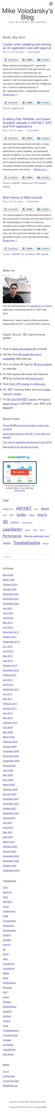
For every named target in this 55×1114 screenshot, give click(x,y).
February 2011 (10, 703)
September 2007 (11, 813)
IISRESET (15, 522)
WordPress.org (10, 1085)
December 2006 (11, 856)
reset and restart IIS (24, 349)
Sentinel (7, 1016)
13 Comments (32, 130)
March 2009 (9, 737)
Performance (27, 183)
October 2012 (9, 675)
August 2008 (9, 765)
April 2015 (8, 627)
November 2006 (11, 860)
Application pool (8, 509)
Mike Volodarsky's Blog (27, 13)
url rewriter (8, 1044)
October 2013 (9, 636)
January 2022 (9, 589)
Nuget (42, 530)
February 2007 (10, 846)
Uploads (6, 186)
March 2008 (9, 784)
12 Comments (33, 51)
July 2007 (8, 822)
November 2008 (11, 756)
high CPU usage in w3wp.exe (27, 384)
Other (5, 978)
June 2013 (8, 651)
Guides (21, 514)
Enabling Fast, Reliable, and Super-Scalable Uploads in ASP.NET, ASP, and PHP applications (27, 122)
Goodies (7, 939)
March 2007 (9, 841)
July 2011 (8, 694)
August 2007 (9, 818)
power (6, 997)
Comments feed (11, 1080)
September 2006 (11, 870)
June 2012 (8, 684)
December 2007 (11, 798)
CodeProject (9, 911)
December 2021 (11, 594)
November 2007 (11, 803)
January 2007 (9, 851)
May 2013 (8, 655)
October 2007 (9, 808)
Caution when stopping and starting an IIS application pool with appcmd (27, 46)
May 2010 (8, 717)
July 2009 (8, 727)
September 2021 (11, 603)
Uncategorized (10, 1035)
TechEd (6, 543)
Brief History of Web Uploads (22, 197)
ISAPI (6, 954)
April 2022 (8, 574)
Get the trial (20, 490)
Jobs (5, 959)
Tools (5, 1025)
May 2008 (8, 775)
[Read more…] (10, 94)
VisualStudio (9, 1049)
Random (7, 1001)
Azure (45, 508)
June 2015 (8, 617)
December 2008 (11, 751)
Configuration (9, 920)
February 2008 (10, 789)
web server (8, 1054)
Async (36, 509)
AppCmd (16, 108)
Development (9, 930)
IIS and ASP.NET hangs (21, 399)
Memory (28, 530)
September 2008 (11, 760)
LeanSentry (35, 306)
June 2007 (8, 827)
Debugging (8, 925)
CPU (12, 515)
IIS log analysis (43, 364)
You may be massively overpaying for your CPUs (27, 442)
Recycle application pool (36, 536)
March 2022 (9, 579)
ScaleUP (42, 183)
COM (5, 916)
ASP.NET (16, 183)
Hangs (31, 515)
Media (6, 973)
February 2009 (10, 741)
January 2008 (9, 794)
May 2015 (8, 622)
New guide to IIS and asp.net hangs (20, 447)
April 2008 (8, 779)
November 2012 (11, 670)
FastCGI (7, 935)
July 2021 (8, 608)
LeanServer (30, 254)
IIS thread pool (34, 378)
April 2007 (8, 837)
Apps (5, 897)
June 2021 (8, 613)
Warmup (46, 543)
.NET (5, 887)
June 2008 (8, 770)
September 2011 (11, 689)
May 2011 (8, 698)
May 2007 (8, 832)
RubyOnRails (9, 1006)
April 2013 (8, 660)
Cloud (5, 515)
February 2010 (10, 722)
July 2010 (8, 713)
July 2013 (8, 646)
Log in (6, 1071)
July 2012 (8, 679)
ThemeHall (41, 1107)
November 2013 (11, 632)
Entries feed (9, 1076)
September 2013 (11, 641)
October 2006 (9, 865)
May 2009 (8, 732)
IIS (22, 108)
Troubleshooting (26, 542)
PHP (36, 183)
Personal (7, 987)
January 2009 (9, 746)
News (35, 530)
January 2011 (9, 708)
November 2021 (11, 598)
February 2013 (10, 665)
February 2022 (10, 584)
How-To (42, 514)
